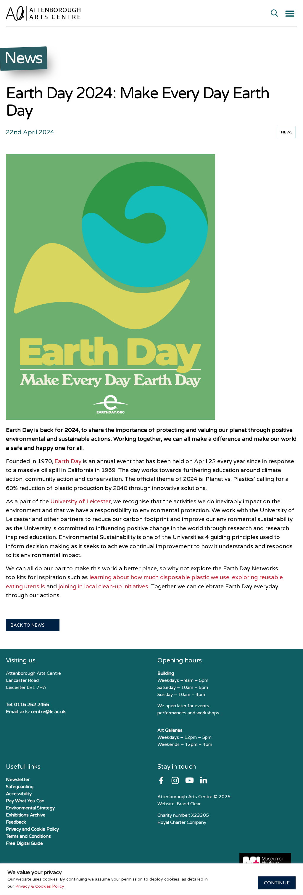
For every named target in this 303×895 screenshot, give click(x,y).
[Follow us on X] (203, 780)
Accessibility (19, 793)
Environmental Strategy (30, 808)
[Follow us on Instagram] (175, 780)
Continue (277, 883)
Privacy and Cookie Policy (32, 829)
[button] (290, 13)
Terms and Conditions (28, 836)
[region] (151, 879)
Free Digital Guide (24, 843)
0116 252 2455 (31, 705)
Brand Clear (189, 803)
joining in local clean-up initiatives (103, 586)
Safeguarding (19, 786)
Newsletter (18, 779)
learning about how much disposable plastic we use (159, 577)
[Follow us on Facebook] (161, 780)
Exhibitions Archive (26, 815)
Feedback (16, 822)
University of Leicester (80, 501)
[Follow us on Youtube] (189, 780)
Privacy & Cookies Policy (39, 886)
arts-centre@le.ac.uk (43, 712)
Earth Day (67, 461)
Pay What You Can (25, 800)
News (287, 132)
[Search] (274, 14)
